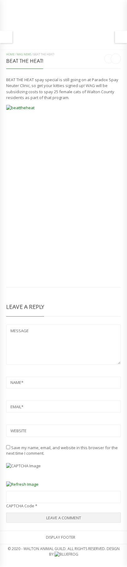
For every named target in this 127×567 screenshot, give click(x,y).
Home (10, 54)
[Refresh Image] (22, 484)
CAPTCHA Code (20, 506)
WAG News (24, 54)
